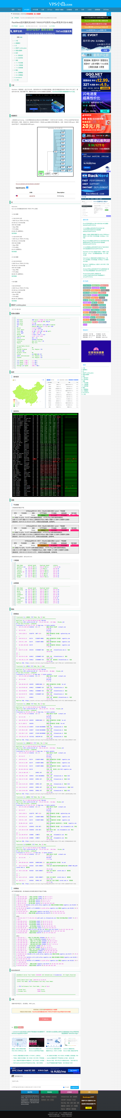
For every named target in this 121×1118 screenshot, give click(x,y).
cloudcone (54, 1096)
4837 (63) (91, 300)
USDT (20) (86, 320)
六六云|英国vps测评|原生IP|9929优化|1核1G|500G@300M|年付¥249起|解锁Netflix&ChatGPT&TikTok (93, 229)
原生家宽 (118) (105, 290)
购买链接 (14, 233)
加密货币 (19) (100, 320)
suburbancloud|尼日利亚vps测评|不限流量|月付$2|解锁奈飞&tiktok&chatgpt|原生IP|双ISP (28, 1032)
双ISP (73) (94, 295)
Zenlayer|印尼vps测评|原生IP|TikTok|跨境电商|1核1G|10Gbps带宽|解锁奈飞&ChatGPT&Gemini (96, 269)
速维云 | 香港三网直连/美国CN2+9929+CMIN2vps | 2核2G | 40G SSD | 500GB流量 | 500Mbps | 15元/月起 (96, 236)
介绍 (16, 40)
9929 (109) (86, 293)
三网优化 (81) (102, 293)
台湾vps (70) (94, 297)
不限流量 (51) (87, 302)
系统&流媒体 (18, 50)
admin (22, 26)
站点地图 (69, 1113)
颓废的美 (63, 1106)
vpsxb (60, 1113)
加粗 (22, 1087)
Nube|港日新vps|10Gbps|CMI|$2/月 (96, 27)
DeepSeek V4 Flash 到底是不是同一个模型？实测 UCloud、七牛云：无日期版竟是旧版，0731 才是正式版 (96, 253)
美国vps (21, 1027)
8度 (71, 1096)
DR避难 (76, 1106)
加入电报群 (37, 14)
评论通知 (67, 1087)
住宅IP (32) (103, 307)
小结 (16, 80)
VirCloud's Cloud (65, 1096)
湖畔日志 (68, 1109)
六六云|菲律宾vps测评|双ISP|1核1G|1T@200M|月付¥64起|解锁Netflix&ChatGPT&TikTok (96, 247)
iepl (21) (93, 317)
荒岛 (68, 1103)
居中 (31, 1087)
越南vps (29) (86, 310)
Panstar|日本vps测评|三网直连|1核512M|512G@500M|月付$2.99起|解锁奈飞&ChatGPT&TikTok (94, 275)
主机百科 (75, 1096)
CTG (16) (95, 322)
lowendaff (63, 1100)
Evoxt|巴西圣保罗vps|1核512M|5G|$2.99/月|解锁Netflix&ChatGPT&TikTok (95, 224)
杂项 (82, 10)
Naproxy (63, 1109)
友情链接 (97, 10)
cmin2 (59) (98, 300)
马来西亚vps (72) (103, 295)
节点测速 (19, 63)
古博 (71, 1103)
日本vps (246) (87, 288)
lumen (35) (95, 307)
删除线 (27, 1087)
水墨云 (43, 1096)
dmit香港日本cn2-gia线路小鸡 (96, 30)
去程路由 (19, 75)
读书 (76, 10)
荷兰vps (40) (102, 305)
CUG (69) (101, 297)
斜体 (35, 1087)
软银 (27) (85, 312)
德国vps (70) (86, 297)
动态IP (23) (86, 317)
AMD (15, 1027)
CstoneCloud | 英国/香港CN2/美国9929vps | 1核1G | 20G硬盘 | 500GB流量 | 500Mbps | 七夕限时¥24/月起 (95, 259)
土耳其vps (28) (95, 310)
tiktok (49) (100, 302)
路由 (16, 70)
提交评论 (75, 1087)
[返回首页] (12, 18)
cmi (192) (103, 288)
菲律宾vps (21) (100, 317)
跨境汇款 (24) (95, 315)
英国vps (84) (94, 293)
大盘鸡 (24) (93, 312)
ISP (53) (105, 300)
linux (19, 10)
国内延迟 (19, 55)
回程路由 (19, 72)
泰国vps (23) (103, 315)
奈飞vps (49, 10)
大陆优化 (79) (87, 295)
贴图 (18, 1087)
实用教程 (69, 10)
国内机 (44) (94, 305)
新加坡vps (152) (95, 290)
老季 (78, 1103)
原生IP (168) (86, 290)
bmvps (74, 1100)
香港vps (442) (95, 285)
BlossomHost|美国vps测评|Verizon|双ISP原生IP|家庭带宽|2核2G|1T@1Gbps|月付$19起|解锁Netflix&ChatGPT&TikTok (96, 242)
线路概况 (17, 43)
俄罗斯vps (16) (87, 322)
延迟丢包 (19, 58)
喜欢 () (46, 1019)
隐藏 (21, 37)
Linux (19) (93, 320)
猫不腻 (68, 1106)
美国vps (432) (104, 285)
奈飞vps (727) (87, 285)
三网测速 (19, 65)
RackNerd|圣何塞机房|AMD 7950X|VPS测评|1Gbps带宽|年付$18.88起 (42, 22)
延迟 (16, 53)
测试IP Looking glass (20, 48)
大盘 (42, 10)
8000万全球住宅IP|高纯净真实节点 (96, 18)
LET (72, 1106)
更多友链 (74, 1109)
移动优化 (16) (102, 322)
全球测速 (19, 67)
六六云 (52, 1100)
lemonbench (18, 77)
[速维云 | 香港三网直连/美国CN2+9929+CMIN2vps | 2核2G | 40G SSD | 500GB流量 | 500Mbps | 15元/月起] (19, 1042)
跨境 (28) (103, 310)
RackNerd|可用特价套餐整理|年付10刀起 (63, 91)
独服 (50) (94, 302)
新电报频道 (29, 14)
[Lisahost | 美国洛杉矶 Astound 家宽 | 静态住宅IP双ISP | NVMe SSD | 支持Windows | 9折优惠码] (71, 1042)
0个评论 (53, 26)
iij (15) (85, 324)
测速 (16, 60)
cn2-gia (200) (95, 288)
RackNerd (48, 1096)
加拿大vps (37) (87, 307)
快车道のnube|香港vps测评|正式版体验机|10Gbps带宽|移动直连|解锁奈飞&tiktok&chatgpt (62, 1032)
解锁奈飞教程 (59, 10)
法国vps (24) (86, 315)
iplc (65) (85, 300)
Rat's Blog (63, 1103)
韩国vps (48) (86, 305)
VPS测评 (26, 10)
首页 (13, 10)
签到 (39, 1087)
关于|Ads (106, 10)
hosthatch (43, 1100)
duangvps (69, 1100)
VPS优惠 (35, 10)
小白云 (90, 10)
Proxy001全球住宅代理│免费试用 (96, 21)
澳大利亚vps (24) (101, 312)
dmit (48, 1100)
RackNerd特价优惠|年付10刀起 (96, 24)
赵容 (75, 1103)
